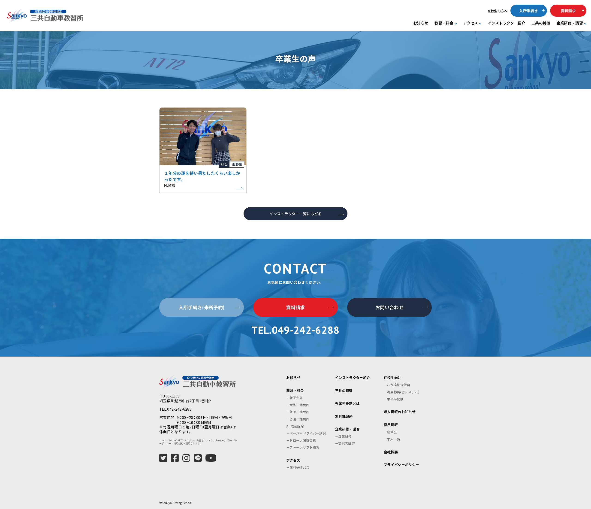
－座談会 (390, 432)
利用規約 (178, 443)
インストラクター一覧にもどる (295, 213)
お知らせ (420, 23)
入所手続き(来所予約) (202, 307)
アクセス (470, 23)
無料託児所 (344, 416)
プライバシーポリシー (401, 464)
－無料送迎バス (297, 467)
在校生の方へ (497, 11)
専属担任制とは (347, 403)
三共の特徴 (540, 23)
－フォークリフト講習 (302, 447)
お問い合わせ (389, 307)
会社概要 (391, 451)
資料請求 (568, 10)
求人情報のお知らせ (400, 411)
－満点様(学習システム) (401, 392)
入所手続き (528, 10)
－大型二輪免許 (297, 405)
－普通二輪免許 (297, 411)
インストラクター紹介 (506, 23)
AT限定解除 (295, 426)
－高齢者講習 (345, 443)
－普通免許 (294, 397)
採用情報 (391, 424)
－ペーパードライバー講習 (306, 433)
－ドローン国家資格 (301, 440)
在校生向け (392, 377)
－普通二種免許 (297, 419)
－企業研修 (343, 436)
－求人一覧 (392, 439)
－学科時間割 (394, 399)
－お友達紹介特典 (397, 384)
